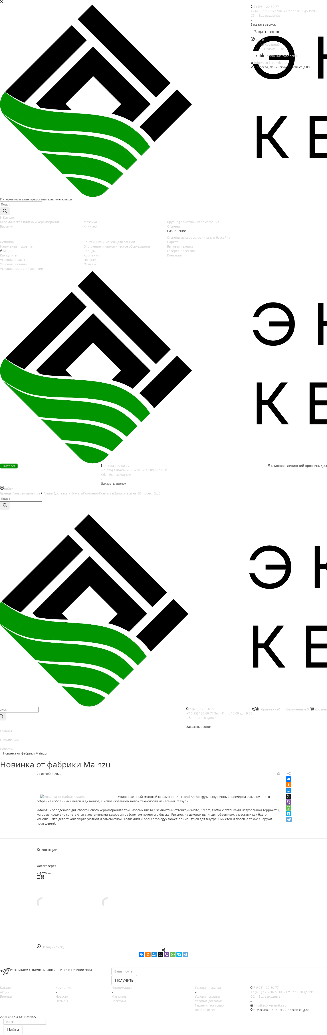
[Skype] (288, 813)
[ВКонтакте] (288, 779)
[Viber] (288, 802)
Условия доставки (208, 1001)
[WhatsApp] (288, 808)
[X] (288, 796)
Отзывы (62, 1001)
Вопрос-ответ (205, 1010)
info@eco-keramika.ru (270, 63)
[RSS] (278, 774)
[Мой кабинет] (254, 709)
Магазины (119, 996)
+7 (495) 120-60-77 (265, 6)
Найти (13, 1029)
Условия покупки (208, 987)
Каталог (6, 987)
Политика (118, 1001)
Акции (5, 992)
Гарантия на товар (209, 1005)
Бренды (6, 996)
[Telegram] (289, 819)
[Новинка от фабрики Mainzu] (77, 797)
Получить (124, 980)
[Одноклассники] (288, 784)
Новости (62, 996)
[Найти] (5, 211)
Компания (63, 987)
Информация (121, 987)
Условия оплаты (207, 996)
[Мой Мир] (288, 790)
